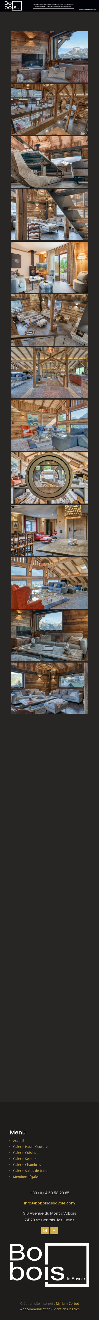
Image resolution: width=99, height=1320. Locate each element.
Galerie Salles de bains (30, 1170)
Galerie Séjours (25, 1158)
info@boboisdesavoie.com (49, 1203)
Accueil (18, 1140)
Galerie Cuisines (25, 1152)
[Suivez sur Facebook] (54, 1230)
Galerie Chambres (27, 1164)
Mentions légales (26, 1176)
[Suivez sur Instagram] (45, 1230)
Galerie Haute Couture (30, 1146)
